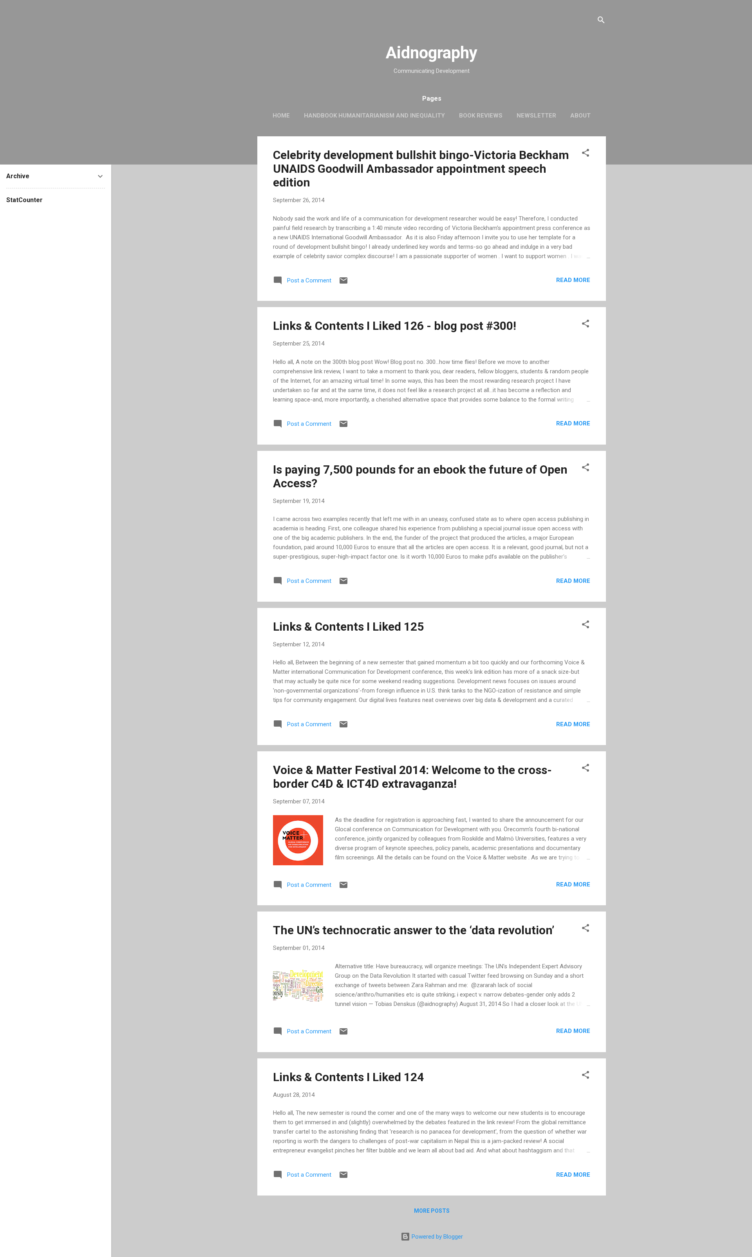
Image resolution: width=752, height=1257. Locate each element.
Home (281, 115)
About (580, 115)
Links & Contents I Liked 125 (348, 626)
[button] (585, 154)
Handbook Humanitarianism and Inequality (374, 115)
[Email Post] (343, 283)
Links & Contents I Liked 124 (348, 1077)
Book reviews (481, 115)
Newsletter (536, 115)
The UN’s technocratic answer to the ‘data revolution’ (413, 930)
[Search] (601, 21)
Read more (573, 280)
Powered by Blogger (436, 1236)
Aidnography (431, 52)
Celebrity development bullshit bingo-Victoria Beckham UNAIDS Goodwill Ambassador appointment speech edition (421, 168)
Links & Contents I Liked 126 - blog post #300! (394, 326)
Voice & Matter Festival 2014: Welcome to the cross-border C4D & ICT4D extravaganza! (412, 776)
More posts (432, 1211)
